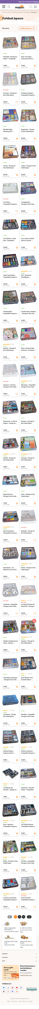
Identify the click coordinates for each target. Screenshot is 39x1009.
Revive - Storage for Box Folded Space (28, 568)
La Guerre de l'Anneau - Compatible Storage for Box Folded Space (10, 899)
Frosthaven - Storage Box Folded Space (9, 715)
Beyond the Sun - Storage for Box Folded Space (10, 495)
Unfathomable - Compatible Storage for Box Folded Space (10, 312)
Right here (30, 2)
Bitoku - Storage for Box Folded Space (10, 862)
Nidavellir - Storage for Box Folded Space (28, 532)
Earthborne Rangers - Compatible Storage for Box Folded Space (28, 94)
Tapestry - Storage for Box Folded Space (27, 642)
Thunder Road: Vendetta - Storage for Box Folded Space (28, 312)
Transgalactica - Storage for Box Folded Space (28, 203)
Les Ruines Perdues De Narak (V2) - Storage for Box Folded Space (28, 605)
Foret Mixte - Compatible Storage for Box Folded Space (10, 203)
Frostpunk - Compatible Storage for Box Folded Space (10, 605)
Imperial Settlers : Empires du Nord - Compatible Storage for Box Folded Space (10, 752)
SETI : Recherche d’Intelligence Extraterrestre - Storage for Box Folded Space (28, 276)
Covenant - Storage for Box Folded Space (10, 94)
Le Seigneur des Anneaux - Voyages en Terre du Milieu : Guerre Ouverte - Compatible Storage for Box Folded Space (10, 789)
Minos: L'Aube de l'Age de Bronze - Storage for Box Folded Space (28, 349)
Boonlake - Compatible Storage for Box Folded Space (28, 715)
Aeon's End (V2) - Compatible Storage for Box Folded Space (28, 899)
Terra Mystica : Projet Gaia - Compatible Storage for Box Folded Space (10, 239)
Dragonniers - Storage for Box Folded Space (27, 130)
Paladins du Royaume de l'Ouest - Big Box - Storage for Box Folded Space (10, 642)
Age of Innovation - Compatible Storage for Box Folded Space (10, 532)
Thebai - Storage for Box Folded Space (28, 167)
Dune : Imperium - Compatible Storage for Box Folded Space (10, 825)
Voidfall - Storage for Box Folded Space (9, 459)
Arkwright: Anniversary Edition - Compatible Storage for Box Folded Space (10, 58)
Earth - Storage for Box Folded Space (28, 495)
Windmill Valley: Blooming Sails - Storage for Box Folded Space (10, 130)
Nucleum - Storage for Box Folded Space (27, 422)
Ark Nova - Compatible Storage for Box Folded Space (28, 862)
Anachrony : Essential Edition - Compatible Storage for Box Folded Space (28, 789)
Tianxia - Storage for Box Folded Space (9, 167)
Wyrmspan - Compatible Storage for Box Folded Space (28, 386)
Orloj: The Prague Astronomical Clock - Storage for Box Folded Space (28, 58)
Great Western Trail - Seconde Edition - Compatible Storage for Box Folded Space (28, 679)
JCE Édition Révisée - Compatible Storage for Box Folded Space (28, 825)
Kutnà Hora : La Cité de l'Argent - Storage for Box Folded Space (10, 422)
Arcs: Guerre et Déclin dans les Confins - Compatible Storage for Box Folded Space (28, 239)
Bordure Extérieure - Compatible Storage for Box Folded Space (28, 752)
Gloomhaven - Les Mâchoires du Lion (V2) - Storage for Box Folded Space (10, 569)
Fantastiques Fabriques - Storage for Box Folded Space (10, 679)
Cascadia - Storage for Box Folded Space (28, 459)
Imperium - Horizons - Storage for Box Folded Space (10, 386)
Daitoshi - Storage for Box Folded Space (9, 349)
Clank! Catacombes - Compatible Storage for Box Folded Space (10, 276)
